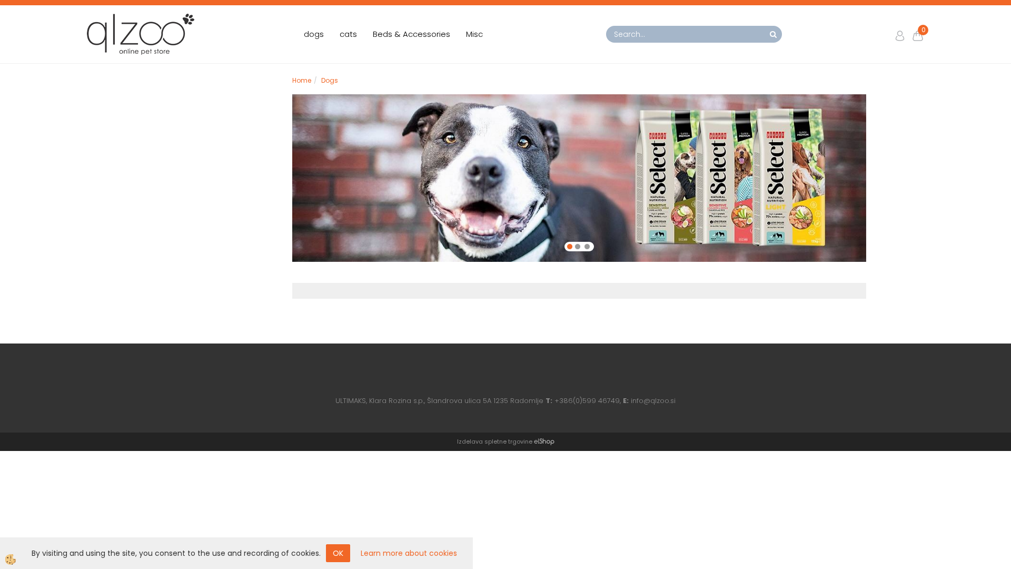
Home (301, 80)
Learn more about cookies (409, 553)
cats (348, 34)
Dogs (329, 80)
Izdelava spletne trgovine (494, 441)
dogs (314, 34)
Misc (474, 34)
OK (338, 553)
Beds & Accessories (411, 34)
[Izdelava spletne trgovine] (544, 441)
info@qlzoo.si (653, 401)
